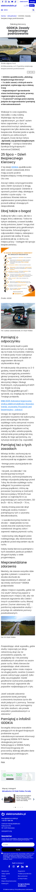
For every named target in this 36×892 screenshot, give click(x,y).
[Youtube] (27, 866)
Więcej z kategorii (9, 788)
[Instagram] (13, 866)
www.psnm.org (7, 831)
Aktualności (11, 16)
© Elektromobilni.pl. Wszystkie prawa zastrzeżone (18, 889)
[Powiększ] (32, 250)
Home (3, 16)
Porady (28, 791)
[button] (33, 10)
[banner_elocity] (18, 780)
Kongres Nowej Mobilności (24, 885)
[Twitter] (18, 866)
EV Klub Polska (18, 791)
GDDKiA (15, 167)
